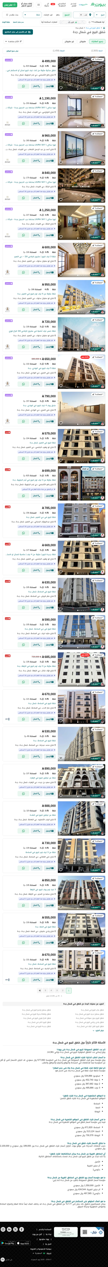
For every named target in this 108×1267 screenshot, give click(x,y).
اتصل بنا (48, 1244)
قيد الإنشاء (48, 15)
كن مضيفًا (46, 4)
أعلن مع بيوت (37, 1234)
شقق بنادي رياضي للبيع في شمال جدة (89, 1022)
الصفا (101, 50)
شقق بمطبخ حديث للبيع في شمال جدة (89, 1014)
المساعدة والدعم (45, 1229)
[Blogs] (83, 4)
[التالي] (39, 990)
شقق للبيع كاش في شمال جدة (39, 1022)
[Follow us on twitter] (15, 1231)
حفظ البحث (6, 22)
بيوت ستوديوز (44, 1239)
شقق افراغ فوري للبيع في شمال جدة (37, 1018)
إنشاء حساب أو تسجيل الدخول (26, 4)
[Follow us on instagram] (3, 1231)
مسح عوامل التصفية (18, 22)
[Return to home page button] (97, 5)
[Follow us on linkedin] (9, 1231)
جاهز (58, 15)
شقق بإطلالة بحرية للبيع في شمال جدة (36, 1014)
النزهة (62, 50)
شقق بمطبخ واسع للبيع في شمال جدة (36, 1010)
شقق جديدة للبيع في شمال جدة (39, 1026)
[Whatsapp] (23, 86)
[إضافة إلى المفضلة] (61, 88)
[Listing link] (54, 74)
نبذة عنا (48, 1234)
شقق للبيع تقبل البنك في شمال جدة (90, 1026)
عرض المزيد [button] (99, 1030)
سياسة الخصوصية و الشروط (40, 1249)
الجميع (67, 15)
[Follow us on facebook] (21, 1231)
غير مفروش (69, 41)
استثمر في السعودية (59, 4)
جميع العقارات (97, 41)
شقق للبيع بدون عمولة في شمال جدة (90, 1018)
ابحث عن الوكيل (73, 4)
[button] (100, 14)
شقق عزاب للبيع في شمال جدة (92, 1010)
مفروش (83, 41)
